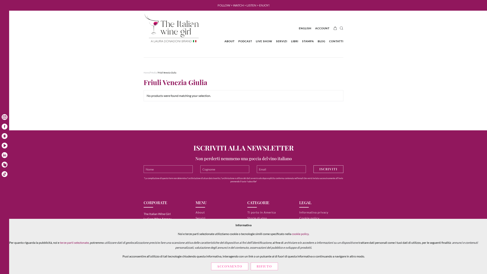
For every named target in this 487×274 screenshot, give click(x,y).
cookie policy (300, 234)
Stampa (308, 41)
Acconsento (229, 266)
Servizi (281, 41)
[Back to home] (172, 28)
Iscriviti (328, 169)
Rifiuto (264, 266)
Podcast (245, 41)
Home (146, 72)
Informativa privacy (313, 212)
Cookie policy (309, 218)
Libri (294, 41)
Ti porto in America (261, 212)
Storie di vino (257, 218)
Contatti (336, 41)
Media (154, 72)
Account (322, 28)
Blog (321, 41)
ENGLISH (305, 28)
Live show (264, 41)
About (229, 41)
